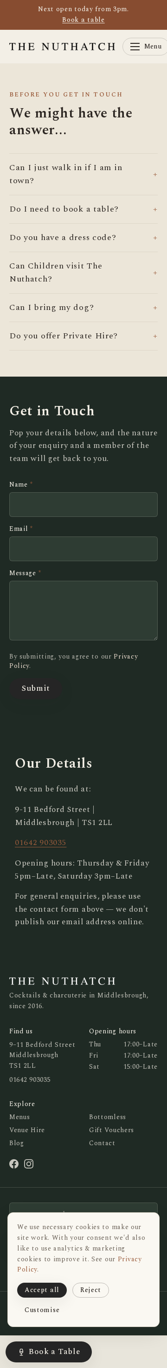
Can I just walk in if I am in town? (83, 174)
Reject (90, 1290)
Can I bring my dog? (83, 307)
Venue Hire (27, 1130)
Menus (19, 1117)
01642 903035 (40, 843)
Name (20, 484)
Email (21, 529)
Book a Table (54, 1352)
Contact (102, 1143)
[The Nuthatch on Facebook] (14, 1164)
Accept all (42, 1290)
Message (25, 573)
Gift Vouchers (111, 1130)
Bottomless (107, 1117)
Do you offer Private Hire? (83, 336)
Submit (35, 688)
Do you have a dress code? (83, 237)
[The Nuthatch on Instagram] (28, 1164)
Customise (42, 1310)
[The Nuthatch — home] (62, 46)
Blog (16, 1143)
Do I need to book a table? (83, 209)
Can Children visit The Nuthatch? (83, 272)
